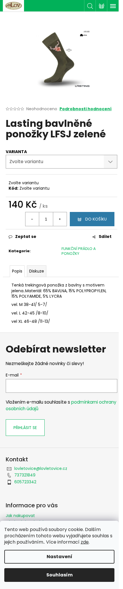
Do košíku (96, 219)
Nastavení (59, 556)
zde (85, 542)
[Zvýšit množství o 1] (60, 219)
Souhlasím (59, 575)
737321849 (24, 475)
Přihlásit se (25, 427)
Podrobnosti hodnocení (85, 109)
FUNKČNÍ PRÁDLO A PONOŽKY (78, 251)
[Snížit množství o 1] (32, 219)
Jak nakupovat (20, 515)
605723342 (25, 482)
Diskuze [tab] (36, 271)
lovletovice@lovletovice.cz (40, 468)
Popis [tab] (17, 271)
